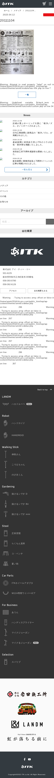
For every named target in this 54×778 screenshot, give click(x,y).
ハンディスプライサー (23, 622)
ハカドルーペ (18, 404)
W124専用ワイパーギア (24, 593)
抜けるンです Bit (20, 504)
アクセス (13, 291)
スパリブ (16, 662)
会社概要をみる (41, 291)
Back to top (43, 389)
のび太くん (17, 474)
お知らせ (4, 202)
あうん (15, 612)
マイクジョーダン (20, 632)
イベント (4, 191)
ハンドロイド (18, 423)
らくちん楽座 (18, 543)
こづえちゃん (18, 464)
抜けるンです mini (21, 514)
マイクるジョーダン (22, 643)
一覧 (27, 95)
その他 (3, 196)
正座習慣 (16, 533)
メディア (4, 186)
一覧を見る (27, 170)
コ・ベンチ (17, 553)
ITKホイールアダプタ (22, 583)
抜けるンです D (19, 494)
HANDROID (18, 435)
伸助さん (16, 454)
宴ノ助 (15, 564)
